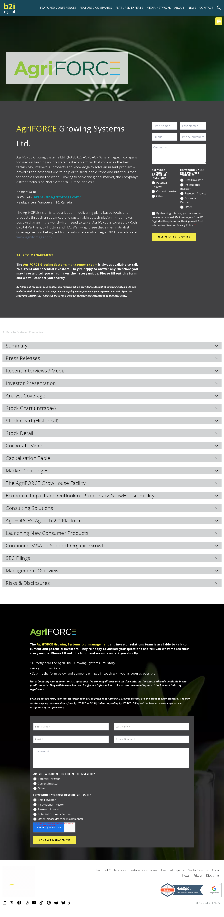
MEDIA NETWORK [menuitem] (158, 8)
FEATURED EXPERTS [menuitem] (129, 8)
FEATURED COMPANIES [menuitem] (96, 8)
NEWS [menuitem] (192, 8)
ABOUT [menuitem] (179, 8)
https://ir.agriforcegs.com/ (57, 197)
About (216, 870)
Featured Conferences (111, 870)
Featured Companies (143, 870)
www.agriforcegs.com (34, 237)
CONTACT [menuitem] (206, 8)
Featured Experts (172, 870)
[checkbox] (164, 189)
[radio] (164, 184)
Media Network (198, 870)
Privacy (197, 875)
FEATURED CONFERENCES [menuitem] (58, 8)
